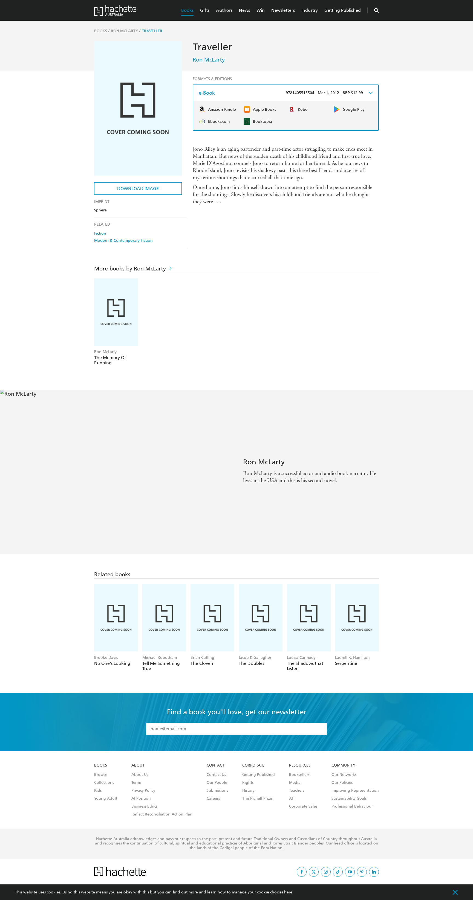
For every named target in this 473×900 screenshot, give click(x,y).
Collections (104, 783)
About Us (139, 775)
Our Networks (343, 775)
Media (295, 783)
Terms (136, 783)
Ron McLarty (209, 59)
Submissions (217, 791)
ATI (292, 798)
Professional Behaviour (352, 806)
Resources (299, 765)
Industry (309, 10)
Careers (213, 798)
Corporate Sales (303, 806)
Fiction (100, 233)
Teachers (296, 791)
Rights (247, 783)
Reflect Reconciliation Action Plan (161, 814)
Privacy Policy (143, 791)
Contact (215, 765)
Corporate (253, 765)
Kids (98, 791)
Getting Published (342, 10)
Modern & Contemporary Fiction (123, 240)
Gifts (204, 10)
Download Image (138, 188)
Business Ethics (144, 806)
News (244, 10)
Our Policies (342, 783)
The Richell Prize (257, 798)
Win (260, 10)
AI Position (141, 798)
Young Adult (105, 798)
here (288, 892)
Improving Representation (355, 791)
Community (343, 765)
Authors (224, 10)
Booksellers (299, 775)
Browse (100, 775)
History (248, 791)
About (138, 765)
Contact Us (216, 775)
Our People (217, 783)
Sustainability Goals (349, 798)
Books (187, 10)
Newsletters (283, 10)
